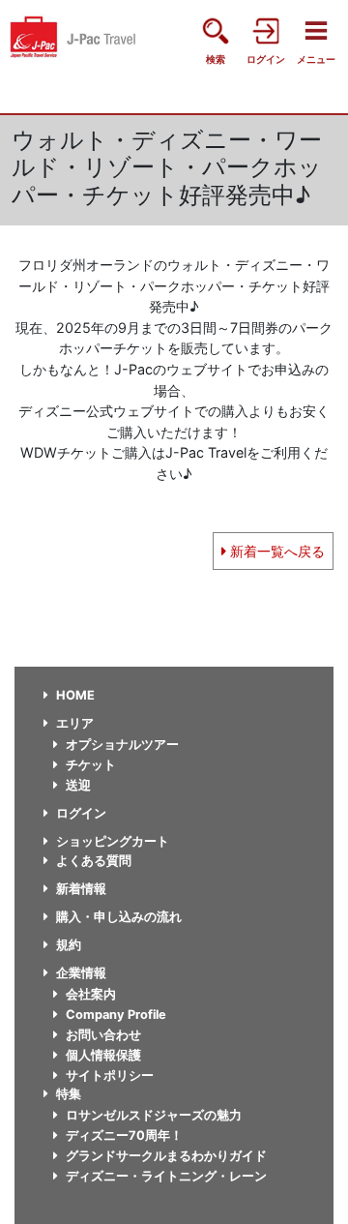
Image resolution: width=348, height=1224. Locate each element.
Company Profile (116, 1014)
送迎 (78, 785)
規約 (68, 945)
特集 (68, 1094)
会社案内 (91, 994)
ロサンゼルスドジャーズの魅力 (154, 1115)
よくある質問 (93, 860)
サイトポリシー (110, 1075)
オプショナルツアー (122, 744)
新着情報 (81, 888)
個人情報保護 (103, 1055)
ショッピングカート (112, 841)
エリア (75, 723)
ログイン (81, 813)
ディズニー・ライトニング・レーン (166, 1176)
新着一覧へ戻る (275, 551)
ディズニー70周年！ (124, 1135)
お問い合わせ (103, 1035)
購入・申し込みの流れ (119, 917)
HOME (75, 695)
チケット (91, 765)
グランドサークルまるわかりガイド (166, 1156)
